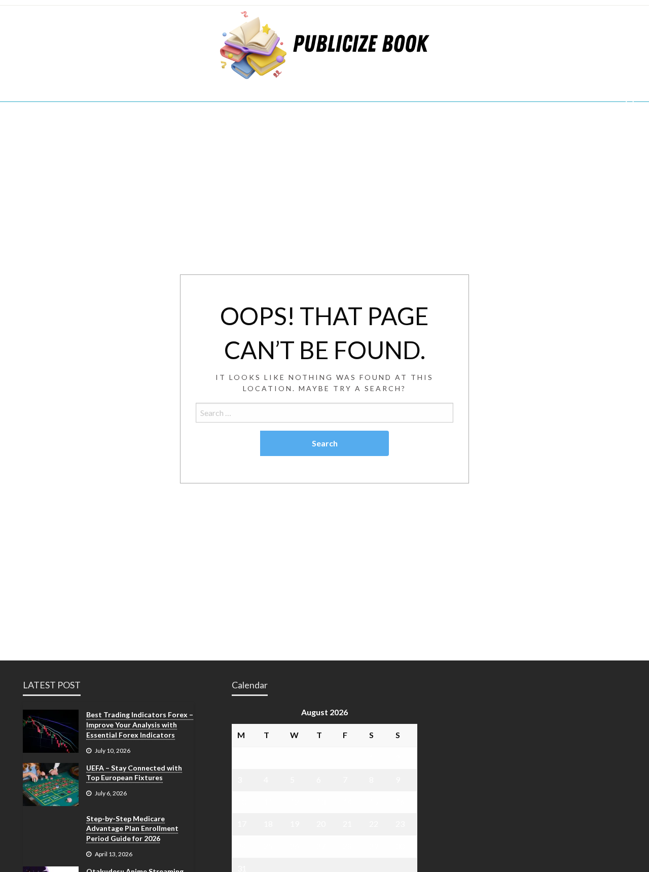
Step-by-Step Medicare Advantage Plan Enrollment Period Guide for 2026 (132, 828)
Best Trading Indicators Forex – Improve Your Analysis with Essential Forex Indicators (139, 724)
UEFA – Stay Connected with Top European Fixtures (134, 772)
